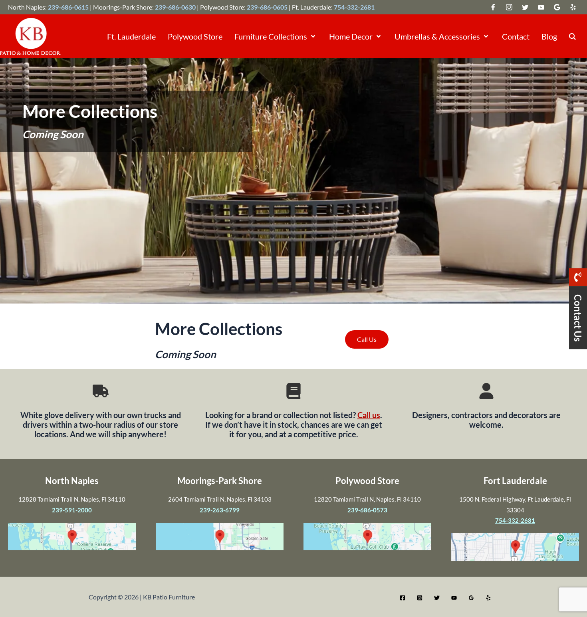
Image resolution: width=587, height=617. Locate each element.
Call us (368, 415)
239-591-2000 (72, 510)
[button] (312, 36)
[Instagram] (419, 598)
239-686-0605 (267, 7)
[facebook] (509, 7)
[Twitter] (437, 598)
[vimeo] (541, 7)
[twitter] (493, 7)
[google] (525, 7)
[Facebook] (402, 598)
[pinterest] (573, 7)
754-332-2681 (354, 7)
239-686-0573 (367, 510)
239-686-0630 (175, 7)
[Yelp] (488, 598)
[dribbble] (557, 7)
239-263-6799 (220, 510)
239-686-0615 (68, 7)
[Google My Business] (471, 598)
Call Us (367, 339)
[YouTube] (454, 598)
